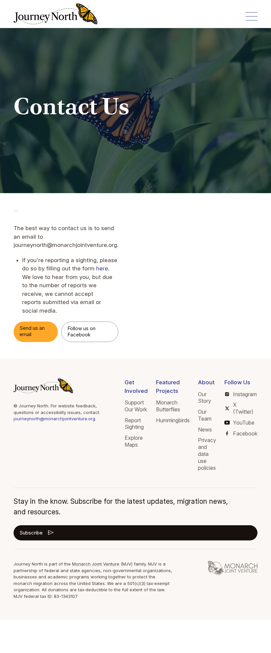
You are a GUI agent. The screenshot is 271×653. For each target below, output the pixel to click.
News (205, 429)
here (102, 268)
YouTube (243, 422)
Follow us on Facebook (81, 331)
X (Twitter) (243, 408)
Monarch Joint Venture (95, 564)
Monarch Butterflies (168, 406)
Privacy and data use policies (207, 454)
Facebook (245, 433)
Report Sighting (134, 423)
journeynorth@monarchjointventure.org (54, 418)
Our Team (205, 415)
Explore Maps (134, 441)
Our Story (204, 397)
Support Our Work (136, 406)
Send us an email (32, 331)
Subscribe (31, 533)
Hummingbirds (173, 420)
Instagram (245, 394)
